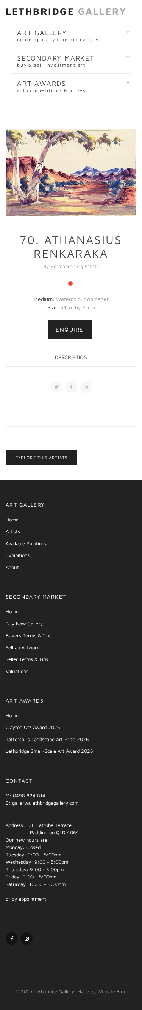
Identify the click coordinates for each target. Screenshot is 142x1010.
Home (12, 520)
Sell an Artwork (22, 647)
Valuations (17, 671)
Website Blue (111, 991)
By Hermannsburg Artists (71, 266)
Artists (13, 531)
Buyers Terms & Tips (28, 635)
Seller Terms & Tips (27, 659)
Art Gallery (58, 35)
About (12, 567)
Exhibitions (18, 555)
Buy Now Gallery (24, 624)
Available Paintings (26, 543)
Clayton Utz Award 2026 (33, 727)
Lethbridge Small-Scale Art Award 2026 (49, 751)
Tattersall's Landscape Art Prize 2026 (47, 739)
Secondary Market (56, 61)
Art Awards (51, 86)
